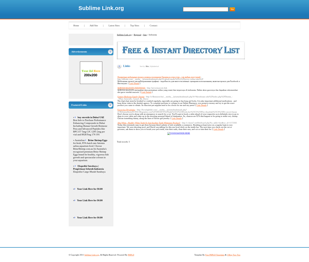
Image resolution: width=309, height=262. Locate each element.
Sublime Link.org (101, 8)
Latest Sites (114, 25)
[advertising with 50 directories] (178, 133)
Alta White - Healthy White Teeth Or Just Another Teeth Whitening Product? (148, 123)
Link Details (134, 83)
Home (76, 25)
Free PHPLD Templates (214, 255)
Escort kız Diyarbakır (126, 110)
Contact (153, 25)
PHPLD (131, 255)
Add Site (94, 25)
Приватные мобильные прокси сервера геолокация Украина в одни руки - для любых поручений (158, 77)
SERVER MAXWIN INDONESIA (131, 88)
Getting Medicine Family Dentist (130, 97)
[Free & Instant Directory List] (181, 58)
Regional (137, 35)
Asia (145, 35)
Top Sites (134, 25)
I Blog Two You (233, 255)
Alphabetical (154, 66)
